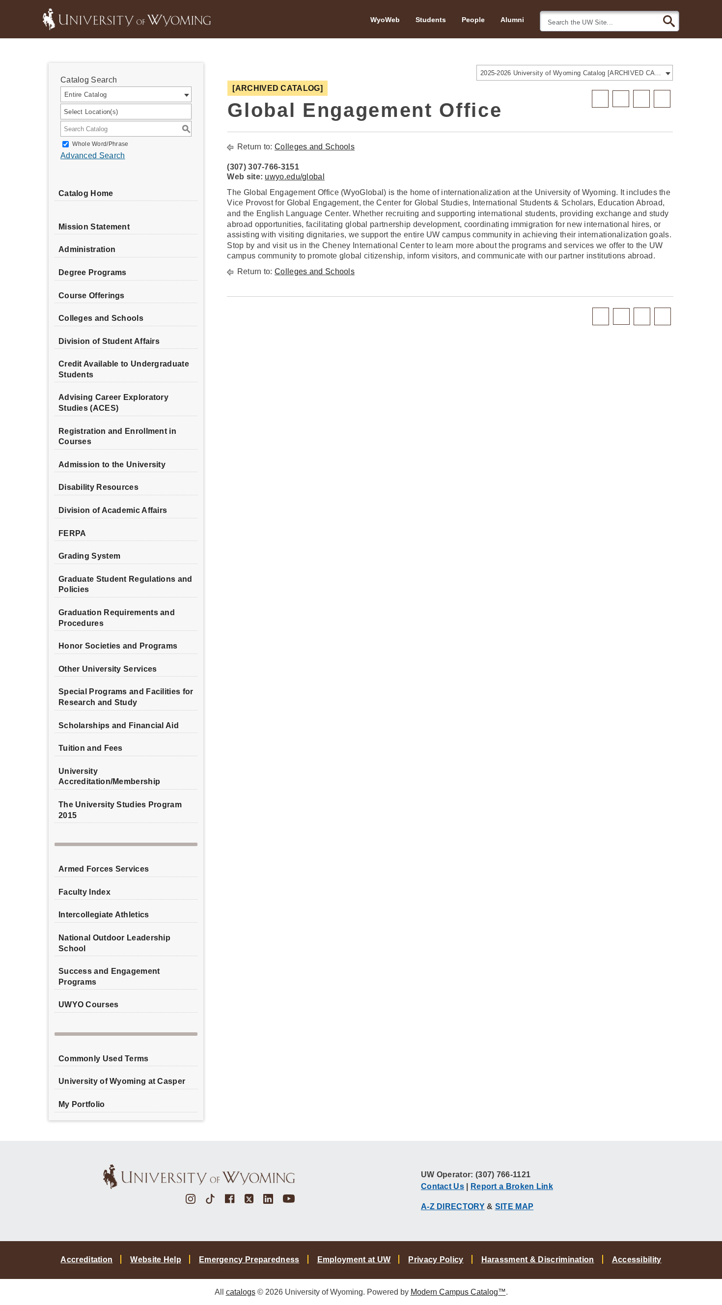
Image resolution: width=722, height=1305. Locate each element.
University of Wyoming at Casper (121, 1081)
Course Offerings (91, 295)
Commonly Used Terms (103, 1058)
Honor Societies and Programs (117, 646)
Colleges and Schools (100, 318)
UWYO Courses (88, 1004)
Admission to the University (112, 464)
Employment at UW (354, 1259)
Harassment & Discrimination (537, 1259)
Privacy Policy (435, 1259)
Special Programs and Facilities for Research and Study (126, 697)
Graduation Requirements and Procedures (116, 617)
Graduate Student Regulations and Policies (125, 584)
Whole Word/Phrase (100, 144)
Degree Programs (92, 272)
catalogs (240, 1292)
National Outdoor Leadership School (114, 943)
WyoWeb (385, 20)
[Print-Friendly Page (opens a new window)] (641, 99)
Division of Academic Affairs (112, 510)
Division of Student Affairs (109, 341)
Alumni (512, 20)
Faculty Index (84, 892)
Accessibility (637, 1259)
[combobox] (574, 73)
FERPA (72, 533)
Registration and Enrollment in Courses (117, 436)
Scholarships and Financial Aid (118, 725)
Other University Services (107, 669)
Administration (86, 249)
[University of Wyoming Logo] (127, 18)
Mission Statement (94, 227)
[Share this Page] (620, 98)
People (473, 20)
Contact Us (442, 1186)
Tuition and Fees (90, 748)
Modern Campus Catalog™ (458, 1292)
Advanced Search (92, 155)
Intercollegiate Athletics (103, 914)
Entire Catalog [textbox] (85, 94)
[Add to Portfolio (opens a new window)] (600, 99)
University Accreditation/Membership (109, 776)
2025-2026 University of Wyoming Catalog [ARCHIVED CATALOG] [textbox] (571, 73)
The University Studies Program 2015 (120, 810)
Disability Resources (98, 487)
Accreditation (86, 1259)
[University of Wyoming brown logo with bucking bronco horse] (199, 1176)
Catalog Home (85, 193)
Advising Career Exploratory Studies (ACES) (113, 402)
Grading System (89, 556)
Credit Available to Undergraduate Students (123, 369)
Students (431, 20)
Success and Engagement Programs (109, 976)
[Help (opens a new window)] (662, 99)
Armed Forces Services (103, 869)
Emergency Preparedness (249, 1259)
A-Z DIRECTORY (453, 1206)
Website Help (155, 1259)
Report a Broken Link (512, 1186)
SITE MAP (514, 1206)
